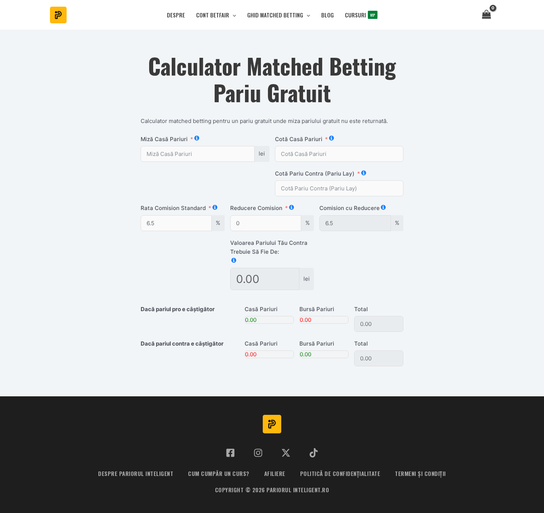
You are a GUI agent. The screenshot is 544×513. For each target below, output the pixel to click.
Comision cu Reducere (349, 207)
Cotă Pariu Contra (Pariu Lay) (315, 173)
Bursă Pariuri (316, 309)
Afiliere (274, 473)
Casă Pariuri (261, 309)
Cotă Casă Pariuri (298, 139)
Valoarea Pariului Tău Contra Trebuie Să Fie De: (269, 247)
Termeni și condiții (420, 473)
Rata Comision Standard (173, 207)
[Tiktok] (313, 452)
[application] (232, 15)
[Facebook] (230, 452)
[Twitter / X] (286, 452)
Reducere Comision (256, 207)
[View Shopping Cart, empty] (486, 15)
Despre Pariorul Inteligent (135, 473)
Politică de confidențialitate (340, 473)
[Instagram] (258, 452)
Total (361, 309)
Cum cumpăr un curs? (218, 473)
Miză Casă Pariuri (164, 139)
